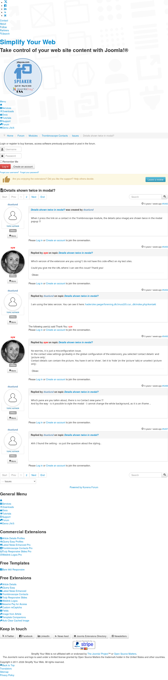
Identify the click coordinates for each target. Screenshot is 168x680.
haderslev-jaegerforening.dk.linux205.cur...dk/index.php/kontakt (120, 304)
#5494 (165, 289)
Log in (5, 166)
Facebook (27, 636)
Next (34, 196)
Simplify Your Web (28, 41)
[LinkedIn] (5, 9)
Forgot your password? (29, 172)
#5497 (165, 428)
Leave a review (155, 179)
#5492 (165, 203)
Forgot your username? (9, 172)
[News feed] (5, 12)
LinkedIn (45, 636)
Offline (13, 230)
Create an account (23, 166)
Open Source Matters (125, 653)
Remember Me (10, 161)
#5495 (165, 336)
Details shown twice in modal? (48, 209)
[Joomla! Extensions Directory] (5, 15)
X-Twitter (9, 636)
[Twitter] (5, 2)
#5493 (165, 246)
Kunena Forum (90, 487)
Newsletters (121, 636)
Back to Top (8, 665)
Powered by (76, 487)
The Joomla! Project (97, 653)
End (43, 196)
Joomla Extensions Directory (91, 636)
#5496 (165, 385)
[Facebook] (5, 5)
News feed (63, 636)
